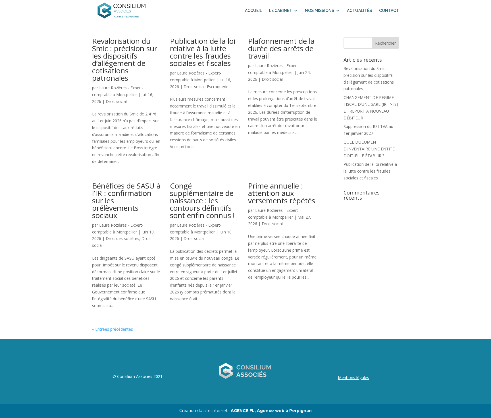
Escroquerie (217, 86)
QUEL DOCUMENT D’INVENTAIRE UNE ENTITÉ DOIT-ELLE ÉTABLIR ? (369, 148)
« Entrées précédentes (112, 329)
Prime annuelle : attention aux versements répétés (281, 193)
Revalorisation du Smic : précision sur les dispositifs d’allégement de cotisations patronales (124, 59)
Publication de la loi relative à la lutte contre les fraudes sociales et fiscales (202, 52)
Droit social (116, 101)
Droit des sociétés (122, 238)
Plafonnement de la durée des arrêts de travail (281, 48)
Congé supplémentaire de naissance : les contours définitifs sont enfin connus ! (202, 200)
